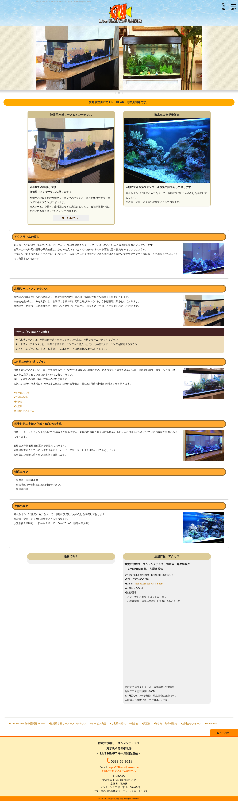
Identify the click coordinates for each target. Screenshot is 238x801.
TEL (223, 8)
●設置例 (18, 406)
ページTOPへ (226, 733)
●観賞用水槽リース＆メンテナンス (68, 723)
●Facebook (211, 723)
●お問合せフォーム (24, 410)
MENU (233, 9)
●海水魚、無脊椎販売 (165, 723)
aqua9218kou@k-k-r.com (149, 583)
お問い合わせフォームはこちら (119, 770)
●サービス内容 (22, 392)
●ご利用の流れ (22, 397)
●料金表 (18, 401)
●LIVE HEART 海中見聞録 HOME (27, 723)
